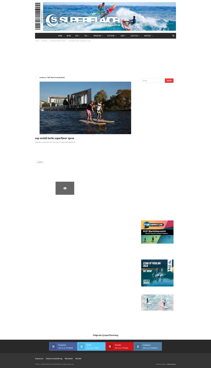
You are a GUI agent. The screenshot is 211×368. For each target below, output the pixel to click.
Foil (86, 36)
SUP (77, 36)
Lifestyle (134, 36)
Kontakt (147, 36)
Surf (123, 36)
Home (60, 36)
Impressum (39, 359)
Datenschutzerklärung (54, 359)
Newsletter (69, 359)
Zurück (40, 162)
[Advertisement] (105, 58)
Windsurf (97, 36)
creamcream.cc (171, 364)
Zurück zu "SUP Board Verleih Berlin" (52, 77)
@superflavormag (110, 335)
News (69, 36)
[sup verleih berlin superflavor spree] (44, 173)
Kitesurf (111, 36)
